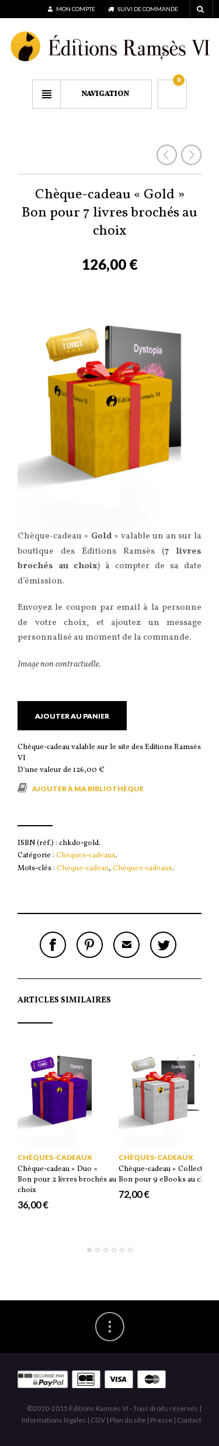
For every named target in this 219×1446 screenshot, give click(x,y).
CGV (98, 1420)
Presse (161, 1420)
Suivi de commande (147, 8)
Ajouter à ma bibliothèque (88, 788)
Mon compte (75, 8)
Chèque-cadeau (83, 868)
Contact (189, 1420)
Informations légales (54, 1420)
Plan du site (127, 1420)
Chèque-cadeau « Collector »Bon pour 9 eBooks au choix (168, 1174)
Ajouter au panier (72, 716)
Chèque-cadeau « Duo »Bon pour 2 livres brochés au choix (67, 1180)
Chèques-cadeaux (86, 855)
